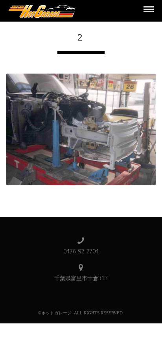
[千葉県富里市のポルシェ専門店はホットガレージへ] (41, 10)
